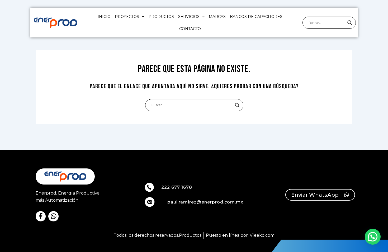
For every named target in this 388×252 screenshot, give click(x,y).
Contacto (190, 28)
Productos (161, 16)
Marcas (217, 16)
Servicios (189, 16)
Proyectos (127, 16)
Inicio (104, 16)
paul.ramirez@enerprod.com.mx (205, 202)
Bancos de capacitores (256, 16)
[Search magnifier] (349, 22)
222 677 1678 (176, 187)
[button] (373, 237)
